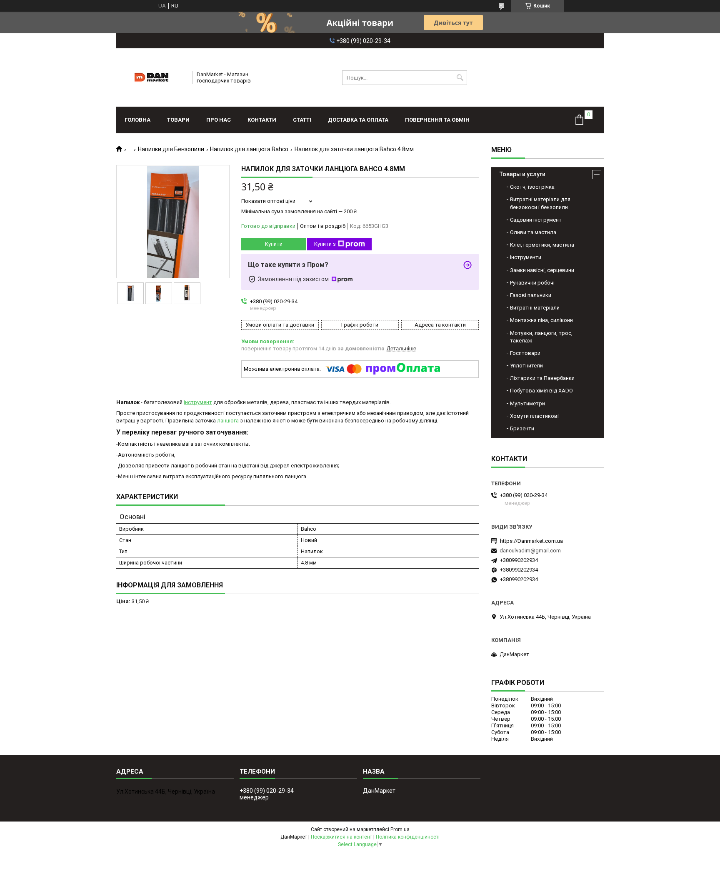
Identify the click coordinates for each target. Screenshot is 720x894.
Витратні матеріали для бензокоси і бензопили (540, 203)
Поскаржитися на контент (341, 837)
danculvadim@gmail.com (530, 550)
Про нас (218, 120)
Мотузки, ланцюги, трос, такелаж (541, 337)
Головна (137, 120)
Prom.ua (400, 829)
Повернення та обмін (437, 120)
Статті (302, 120)
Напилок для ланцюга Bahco (249, 149)
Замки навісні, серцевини (542, 270)
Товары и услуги (522, 174)
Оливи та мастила (533, 232)
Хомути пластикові (534, 416)
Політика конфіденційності (408, 837)
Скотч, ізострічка (532, 187)
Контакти (262, 120)
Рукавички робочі (532, 283)
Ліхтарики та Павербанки (542, 378)
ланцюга (228, 420)
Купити (273, 244)
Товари (178, 120)
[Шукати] (459, 77)
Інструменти (525, 257)
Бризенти (522, 428)
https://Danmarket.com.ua (531, 541)
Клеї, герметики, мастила (542, 245)
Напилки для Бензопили (171, 149)
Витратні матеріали (535, 308)
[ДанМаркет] (151, 77)
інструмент (198, 402)
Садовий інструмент (536, 220)
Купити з (325, 244)
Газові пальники (530, 295)
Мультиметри (527, 403)
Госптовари (525, 353)
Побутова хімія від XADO (541, 390)
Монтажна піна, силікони (541, 320)
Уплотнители (526, 365)
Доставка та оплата (358, 120)
